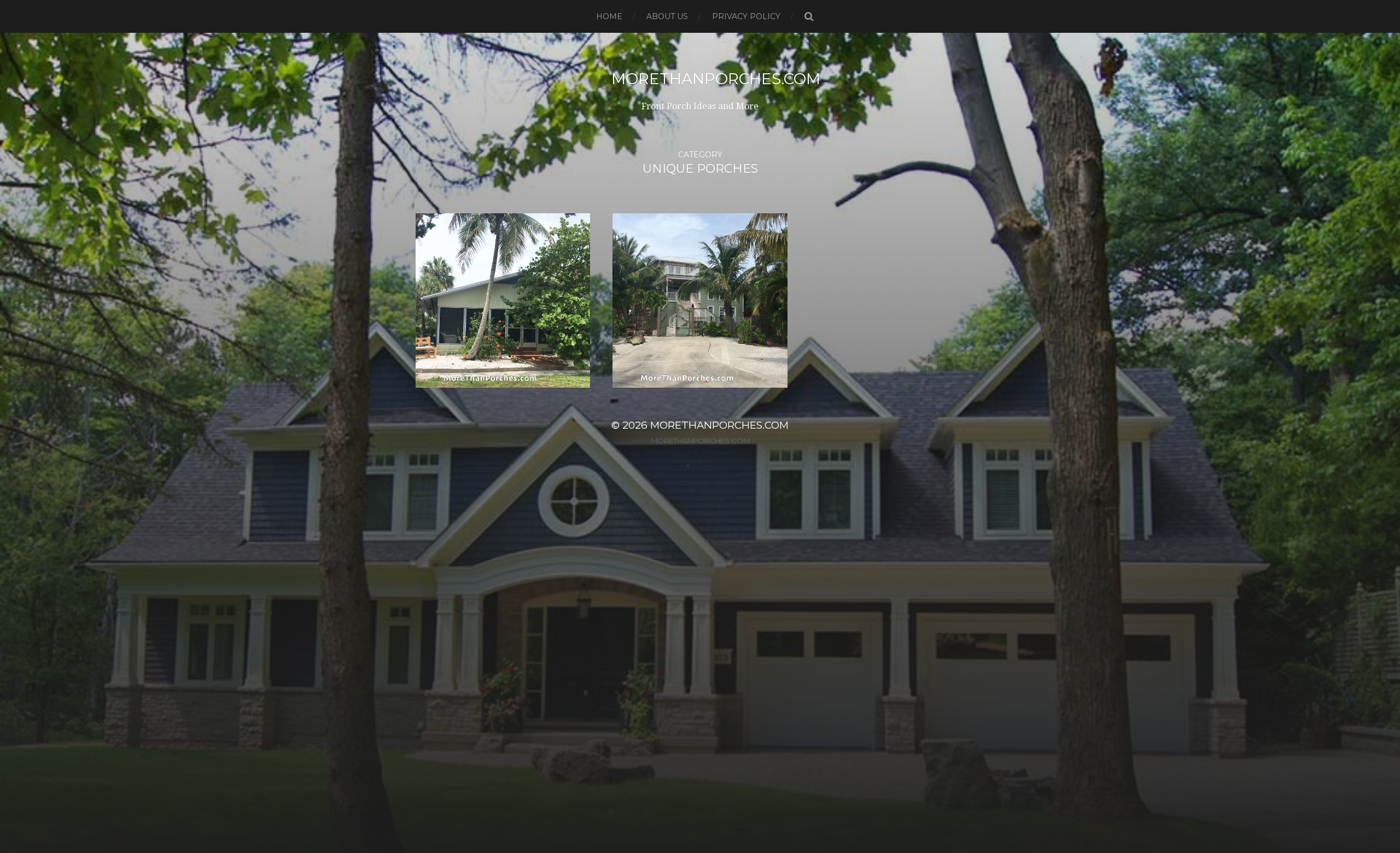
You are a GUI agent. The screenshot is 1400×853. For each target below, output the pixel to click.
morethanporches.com (715, 78)
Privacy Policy (746, 16)
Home (609, 16)
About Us (667, 16)
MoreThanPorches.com (700, 440)
